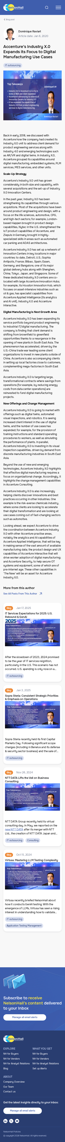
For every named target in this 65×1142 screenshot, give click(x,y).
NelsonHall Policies (11, 1132)
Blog (5, 1068)
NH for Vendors (11, 1058)
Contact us (9, 1091)
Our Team (8, 1086)
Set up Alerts (39, 1068)
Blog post (10, 19)
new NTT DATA (14, 829)
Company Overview (14, 1081)
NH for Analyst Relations (16, 1063)
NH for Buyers (10, 1053)
